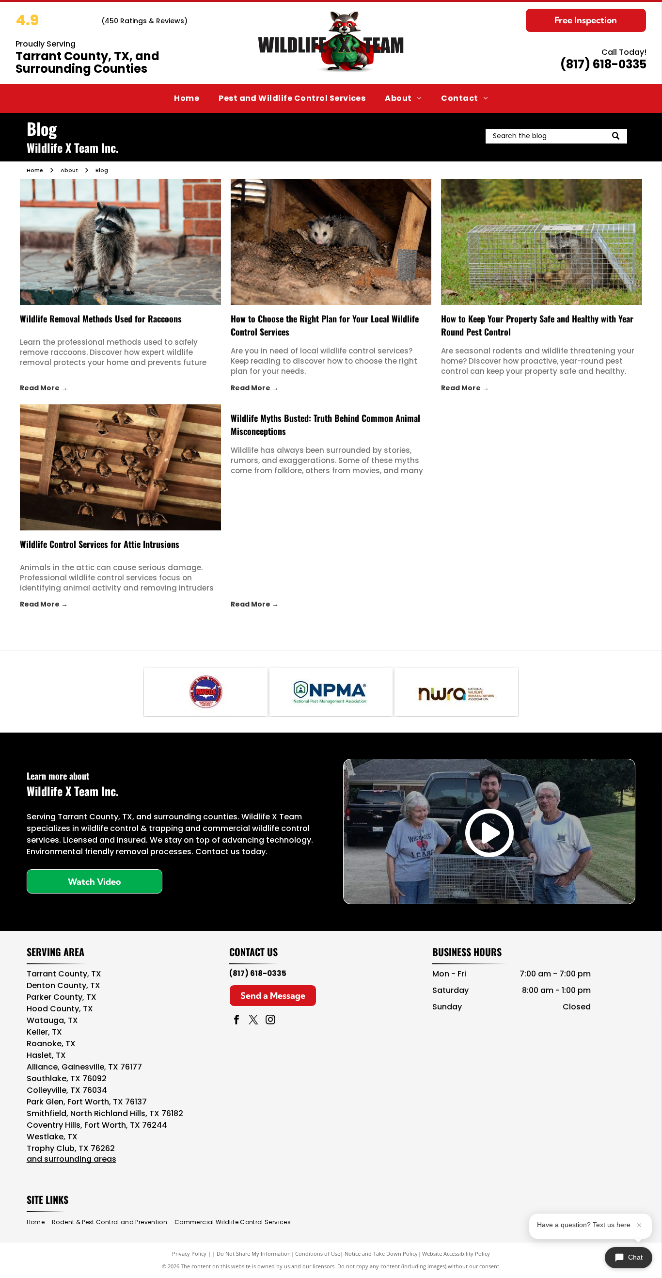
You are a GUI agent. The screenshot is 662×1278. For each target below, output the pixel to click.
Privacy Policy (189, 1253)
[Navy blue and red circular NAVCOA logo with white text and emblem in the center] (205, 692)
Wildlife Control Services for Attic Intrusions (99, 544)
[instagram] (270, 1020)
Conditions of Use (317, 1253)
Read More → (44, 388)
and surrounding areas (71, 1159)
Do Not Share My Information (254, 1253)
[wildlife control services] (331, 242)
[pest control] (541, 242)
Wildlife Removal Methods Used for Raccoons (101, 318)
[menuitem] (186, 98)
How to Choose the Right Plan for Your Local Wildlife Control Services (325, 325)
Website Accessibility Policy (456, 1253)
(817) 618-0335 (603, 64)
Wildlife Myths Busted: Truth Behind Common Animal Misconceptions (325, 424)
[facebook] (236, 1020)
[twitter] (253, 1020)
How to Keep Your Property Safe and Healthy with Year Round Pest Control (537, 325)
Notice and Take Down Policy (381, 1253)
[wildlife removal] (120, 242)
